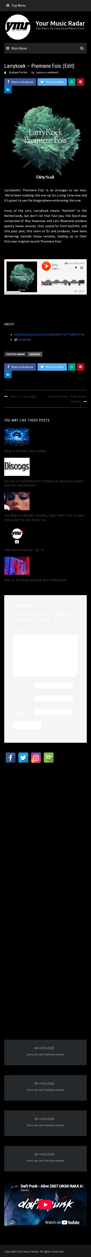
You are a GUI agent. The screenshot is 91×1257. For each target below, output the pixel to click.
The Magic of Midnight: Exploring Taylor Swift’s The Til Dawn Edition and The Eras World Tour (44, 517)
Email (17, 700)
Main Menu (19, 48)
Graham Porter (18, 72)
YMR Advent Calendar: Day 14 (24, 550)
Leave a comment (47, 72)
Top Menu (18, 5)
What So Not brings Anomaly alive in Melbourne (35, 580)
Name (17, 686)
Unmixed (34, 354)
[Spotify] (48, 757)
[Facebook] (10, 757)
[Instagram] (36, 757)
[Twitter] (23, 757)
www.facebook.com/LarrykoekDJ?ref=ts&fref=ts (49, 334)
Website (19, 713)
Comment (21, 630)
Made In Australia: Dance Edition (25, 451)
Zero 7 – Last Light (23, 396)
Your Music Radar (60, 23)
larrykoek (24, 339)
